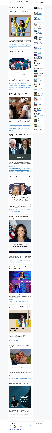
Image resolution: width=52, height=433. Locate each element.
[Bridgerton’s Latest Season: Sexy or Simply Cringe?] (35, 93)
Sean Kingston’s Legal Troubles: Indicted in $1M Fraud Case (40, 61)
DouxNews (14, 2)
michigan (14, 170)
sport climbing (16, 87)
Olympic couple (10, 128)
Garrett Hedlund (12, 378)
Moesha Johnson (13, 45)
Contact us (30, 425)
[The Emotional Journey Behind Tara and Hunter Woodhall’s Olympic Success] (35, 25)
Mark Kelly (21, 169)
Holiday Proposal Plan (23, 414)
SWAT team (17, 340)
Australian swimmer (27, 44)
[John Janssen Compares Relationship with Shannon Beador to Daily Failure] (35, 43)
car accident (25, 209)
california (16, 126)
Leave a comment (11, 47)
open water (25, 45)
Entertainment (27, 1)
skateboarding (13, 87)
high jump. (25, 85)
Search (41, 2)
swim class (19, 46)
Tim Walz (17, 171)
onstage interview (12, 301)
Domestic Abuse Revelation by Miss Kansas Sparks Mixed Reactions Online (20, 267)
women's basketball (20, 88)
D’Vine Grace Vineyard (25, 126)
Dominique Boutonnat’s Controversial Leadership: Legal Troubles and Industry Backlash (38, 88)
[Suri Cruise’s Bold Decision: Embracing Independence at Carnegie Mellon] (35, 99)
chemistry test (16, 167)
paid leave (28, 170)
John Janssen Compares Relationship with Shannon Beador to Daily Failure (19, 177)
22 (11, 418)
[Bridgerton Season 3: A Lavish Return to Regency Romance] (35, 120)
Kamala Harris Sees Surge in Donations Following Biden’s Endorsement (18, 217)
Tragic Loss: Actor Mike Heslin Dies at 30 (19, 383)
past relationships (24, 378)
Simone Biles (10, 87)
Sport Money (24, 43)
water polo (14, 88)
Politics (14, 166)
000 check (13, 209)
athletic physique (18, 44)
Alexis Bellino (20, 209)
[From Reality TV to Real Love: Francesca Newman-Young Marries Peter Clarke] (35, 81)
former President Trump (17, 168)
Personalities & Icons (14, 338)
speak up (28, 301)
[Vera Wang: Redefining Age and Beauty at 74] (35, 116)
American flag (11, 126)
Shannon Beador (29, 211)
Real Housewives (17, 211)
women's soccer (24, 88)
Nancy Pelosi (26, 261)
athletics (14, 126)
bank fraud (14, 339)
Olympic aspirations (22, 45)
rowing (26, 86)
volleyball (12, 88)
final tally (10, 85)
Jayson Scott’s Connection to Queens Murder (40, 76)
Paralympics (16, 128)
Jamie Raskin (17, 261)
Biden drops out (19, 260)
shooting (29, 86)
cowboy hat (21, 126)
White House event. (20, 262)
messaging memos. (11, 170)
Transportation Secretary (20, 171)
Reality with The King (21, 211)
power (19, 301)
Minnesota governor (21, 170)
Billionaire (20, 1)
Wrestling (27, 88)
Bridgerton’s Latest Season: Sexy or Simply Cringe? (40, 94)
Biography (18, 3)
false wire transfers (24, 339)
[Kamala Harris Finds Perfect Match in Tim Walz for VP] (35, 37)
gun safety (29, 168)
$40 (11, 209)
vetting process (24, 171)
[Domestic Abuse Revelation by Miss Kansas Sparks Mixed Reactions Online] (35, 55)
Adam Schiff (13, 260)
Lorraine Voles (18, 169)
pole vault (19, 86)
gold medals (14, 85)
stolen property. (13, 340)
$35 (10, 209)
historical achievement (29, 85)
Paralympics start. (20, 128)
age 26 (15, 44)
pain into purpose (16, 301)
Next (13, 418)
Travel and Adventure (24, 83)
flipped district (10, 168)
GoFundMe (20, 414)
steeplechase (19, 87)
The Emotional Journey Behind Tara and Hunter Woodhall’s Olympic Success (19, 94)
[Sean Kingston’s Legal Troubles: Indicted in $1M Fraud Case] (35, 61)
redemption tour (23, 86)
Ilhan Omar (15, 261)
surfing (22, 87)
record (21, 86)
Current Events (11, 43)
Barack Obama (16, 260)
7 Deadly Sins (11, 414)
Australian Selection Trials (22, 44)
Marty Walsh (23, 169)
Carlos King (27, 209)
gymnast (19, 85)
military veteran (17, 170)
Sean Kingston (10, 340)
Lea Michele (21, 378)
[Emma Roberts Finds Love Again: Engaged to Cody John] (35, 66)
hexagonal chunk (22, 85)
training (26, 46)
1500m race (13, 44)
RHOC (26, 211)
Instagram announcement (16, 378)
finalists (25, 167)
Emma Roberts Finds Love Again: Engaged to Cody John (39, 66)
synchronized (28, 87)
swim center (16, 46)
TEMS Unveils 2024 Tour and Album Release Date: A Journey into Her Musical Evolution (38, 126)
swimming (26, 87)
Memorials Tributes (17, 413)
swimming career (21, 46)
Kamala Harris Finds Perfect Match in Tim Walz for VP (39, 38)
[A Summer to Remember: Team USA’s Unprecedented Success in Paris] (35, 19)
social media (17, 262)
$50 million (11, 260)
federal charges (27, 339)
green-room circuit (26, 168)
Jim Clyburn (20, 261)
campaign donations (24, 260)
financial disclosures (29, 167)
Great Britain (17, 85)
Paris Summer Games (27, 128)
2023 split (17, 209)
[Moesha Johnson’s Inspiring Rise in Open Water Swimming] (35, 14)
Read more (14, 123)
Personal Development (20, 43)
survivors (30, 301)
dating (29, 209)
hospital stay (27, 414)
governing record (22, 168)
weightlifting (16, 88)
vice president (27, 171)
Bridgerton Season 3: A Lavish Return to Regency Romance (40, 120)
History (17, 43)
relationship (25, 211)
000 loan (15, 209)
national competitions (17, 45)
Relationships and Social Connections (26, 125)
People (23, 1)
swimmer (24, 87)
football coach (13, 168)
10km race (11, 44)
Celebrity (11, 413)
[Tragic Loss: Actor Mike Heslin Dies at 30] (35, 71)
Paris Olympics (27, 45)
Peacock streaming (16, 86)
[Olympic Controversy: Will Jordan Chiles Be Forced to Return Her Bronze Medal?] (35, 31)
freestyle (12, 85)
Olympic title (14, 128)
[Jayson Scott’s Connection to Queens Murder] (35, 76)
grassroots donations (11, 261)
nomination (29, 261)
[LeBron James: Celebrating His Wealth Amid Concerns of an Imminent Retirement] (35, 105)
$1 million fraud (11, 339)
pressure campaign (12, 262)
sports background (13, 46)
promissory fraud (13, 211)
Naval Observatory (25, 170)
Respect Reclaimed (22, 301)
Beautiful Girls (17, 339)
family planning (17, 414)
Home (17, 1)
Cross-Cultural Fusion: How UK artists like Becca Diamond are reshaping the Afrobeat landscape (38, 8)
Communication (18, 126)
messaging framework (27, 169)
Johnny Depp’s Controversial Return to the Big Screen (40, 111)
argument (22, 209)
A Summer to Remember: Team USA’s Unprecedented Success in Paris (18, 52)
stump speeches (13, 171)
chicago (27, 260)
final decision (23, 167)
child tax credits (20, 167)
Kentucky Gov (12, 169)
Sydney (24, 46)
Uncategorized (19, 259)
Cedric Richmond (13, 167)
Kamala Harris (23, 261)
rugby (27, 86)
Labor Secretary (15, 169)
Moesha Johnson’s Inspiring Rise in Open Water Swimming (39, 14)
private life (27, 378)
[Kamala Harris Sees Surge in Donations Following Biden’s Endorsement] (35, 48)
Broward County (20, 339)
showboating (10, 171)
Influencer (30, 414)
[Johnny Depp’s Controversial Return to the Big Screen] (35, 111)
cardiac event (14, 414)
